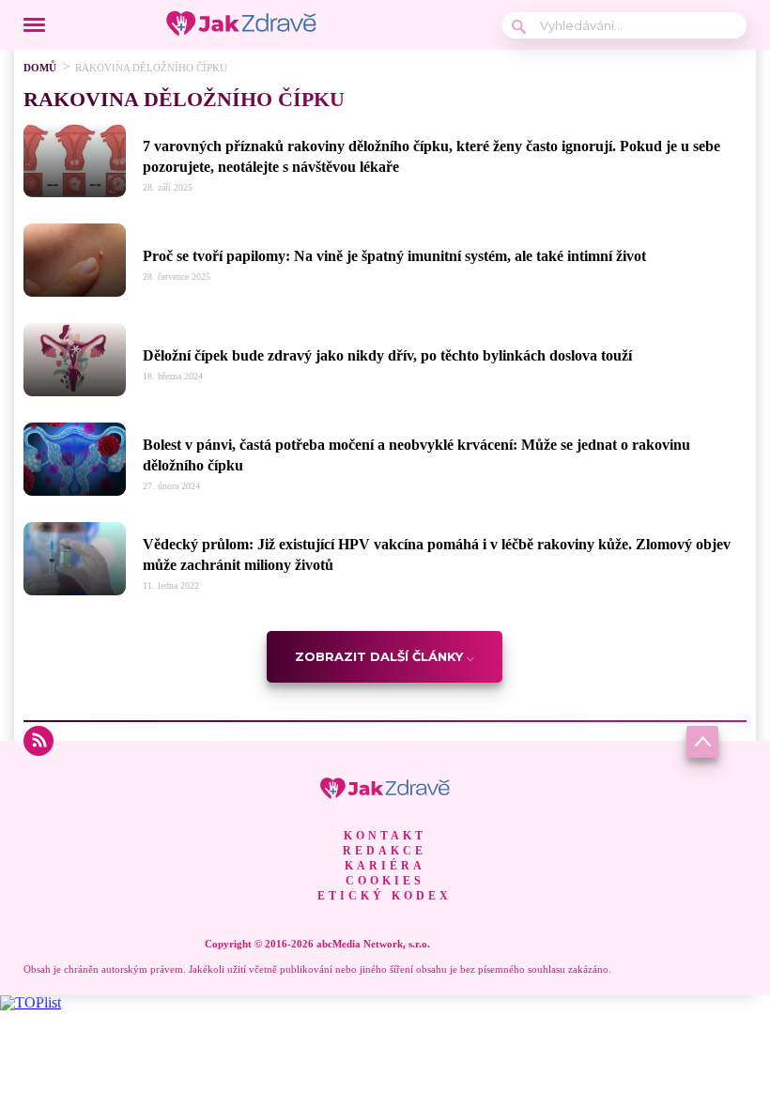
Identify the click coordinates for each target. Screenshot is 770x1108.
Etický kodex (384, 895)
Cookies (385, 880)
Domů (39, 67)
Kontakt (385, 835)
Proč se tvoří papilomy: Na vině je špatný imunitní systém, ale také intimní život (394, 256)
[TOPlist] (30, 1002)
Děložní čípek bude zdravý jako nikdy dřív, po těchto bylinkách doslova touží (387, 355)
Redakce (384, 850)
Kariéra (385, 865)
